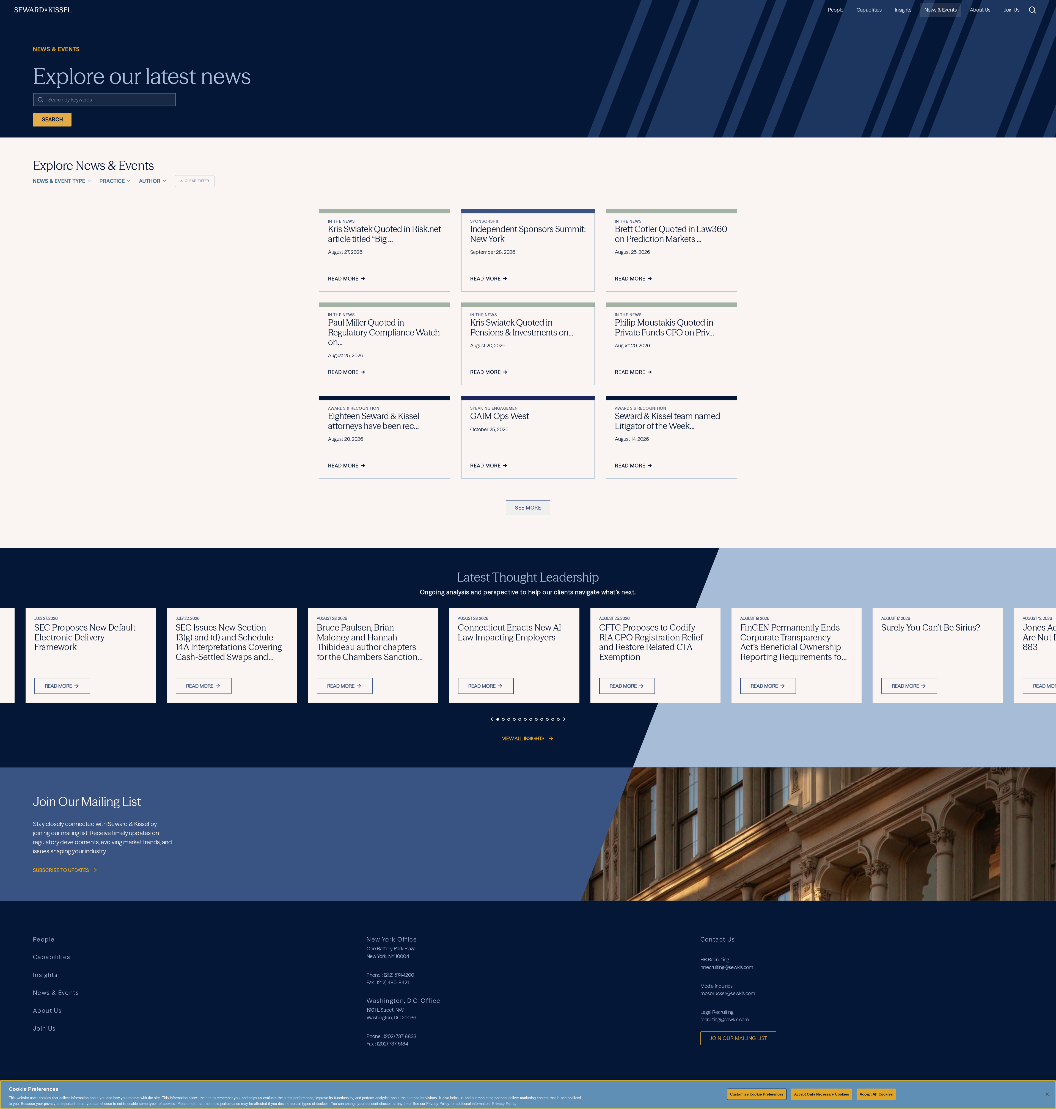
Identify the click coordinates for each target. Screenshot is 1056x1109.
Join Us (1011, 10)
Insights (903, 10)
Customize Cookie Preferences (756, 1094)
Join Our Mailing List (738, 1038)
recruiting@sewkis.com (724, 1019)
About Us (980, 10)
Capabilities (869, 10)
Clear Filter (194, 181)
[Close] (1047, 1094)
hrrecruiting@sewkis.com (726, 967)
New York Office (392, 939)
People (835, 10)
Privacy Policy (504, 1103)
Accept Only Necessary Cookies (821, 1094)
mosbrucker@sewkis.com (727, 993)
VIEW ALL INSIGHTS (523, 738)
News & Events (941, 10)
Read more (58, 686)
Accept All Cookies (876, 1094)
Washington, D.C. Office (404, 1000)
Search (52, 119)
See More (528, 508)
